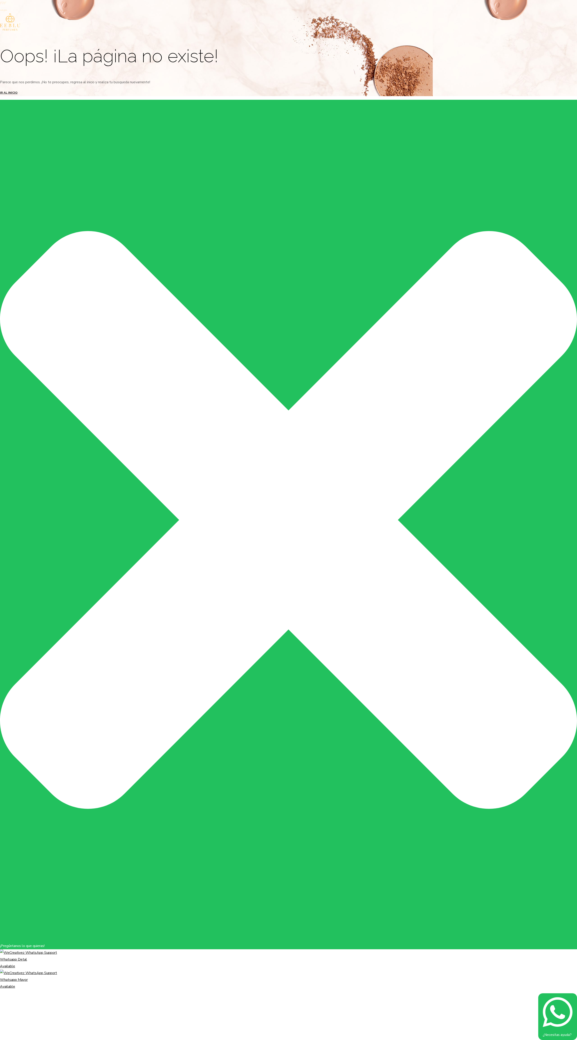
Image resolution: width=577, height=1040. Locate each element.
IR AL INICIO (9, 92)
